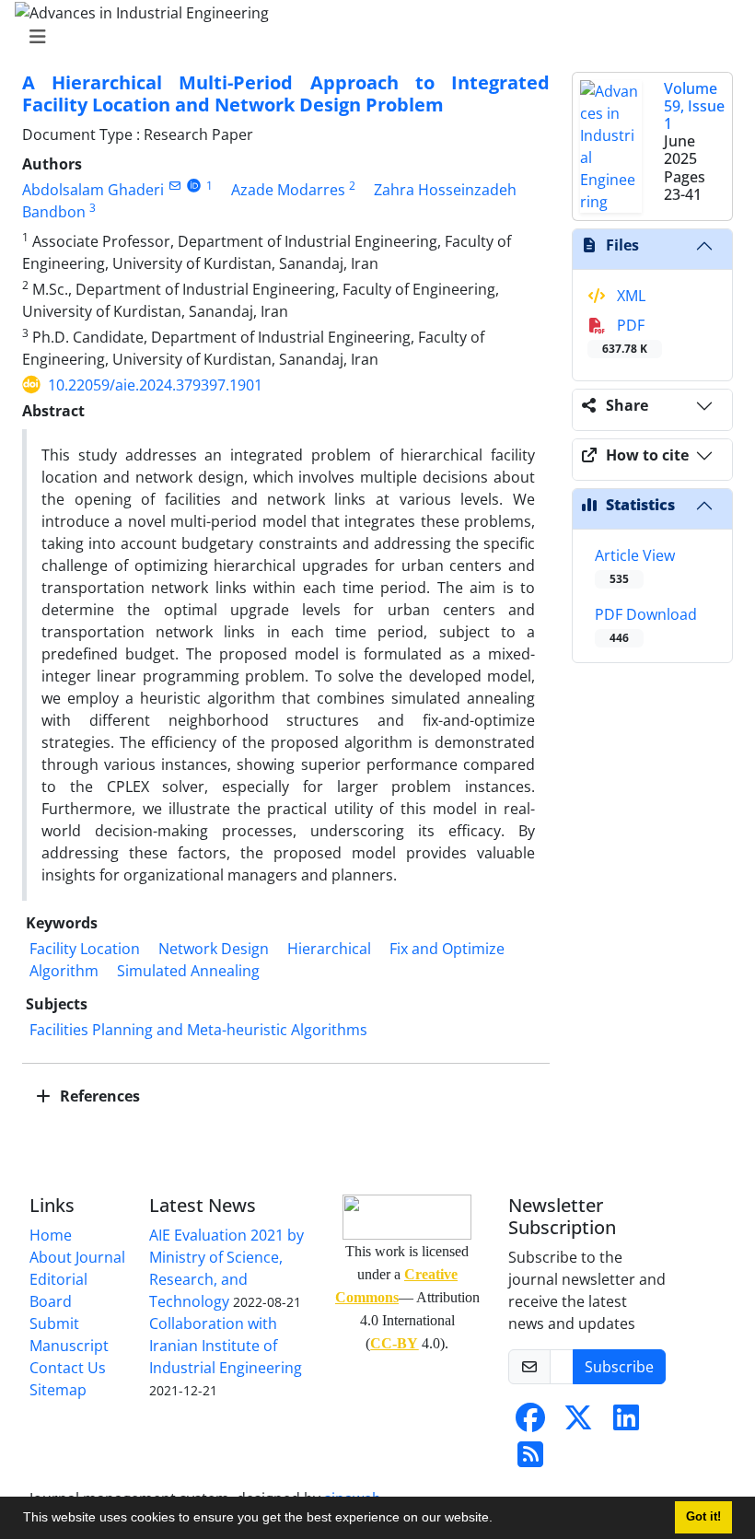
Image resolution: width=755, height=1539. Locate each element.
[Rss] (530, 1460)
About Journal (77, 1257)
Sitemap (58, 1390)
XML (629, 296)
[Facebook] (530, 1423)
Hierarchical (329, 949)
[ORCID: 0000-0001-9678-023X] (194, 185)
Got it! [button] (703, 1516)
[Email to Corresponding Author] (174, 185)
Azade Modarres (288, 190)
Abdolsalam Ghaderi (93, 190)
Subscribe (619, 1367)
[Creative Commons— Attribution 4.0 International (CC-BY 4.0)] (407, 1217)
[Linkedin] (626, 1423)
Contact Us (67, 1368)
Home (50, 1235)
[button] (499, 1519)
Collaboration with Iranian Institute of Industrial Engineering (225, 1345)
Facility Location (84, 949)
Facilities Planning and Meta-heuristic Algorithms (198, 1030)
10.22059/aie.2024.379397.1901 (155, 385)
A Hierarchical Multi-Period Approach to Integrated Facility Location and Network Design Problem (286, 93)
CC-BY (394, 1343)
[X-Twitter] (578, 1423)
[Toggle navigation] (372, 37)
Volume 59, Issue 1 (694, 106)
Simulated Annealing (188, 971)
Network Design (213, 949)
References (98, 1096)
